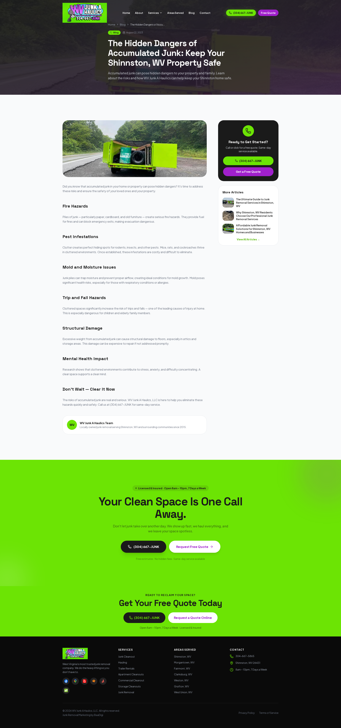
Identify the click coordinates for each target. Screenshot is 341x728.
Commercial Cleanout (131, 680)
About (139, 12)
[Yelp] (84, 681)
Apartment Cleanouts (131, 674)
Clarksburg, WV (183, 674)
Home (126, 12)
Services (153, 12)
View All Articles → (248, 239)
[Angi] (103, 681)
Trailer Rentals (126, 668)
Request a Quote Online (193, 618)
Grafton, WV (181, 686)
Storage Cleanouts (129, 686)
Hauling (122, 662)
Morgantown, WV (184, 662)
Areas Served (175, 12)
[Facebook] (66, 681)
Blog (192, 12)
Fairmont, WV (182, 668)
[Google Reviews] (75, 681)
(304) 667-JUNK (243, 12)
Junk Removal (126, 692)
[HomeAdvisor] (93, 681)
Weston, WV (181, 680)
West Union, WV (183, 692)
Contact (205, 12)
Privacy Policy (247, 712)
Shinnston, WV (182, 656)
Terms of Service (268, 712)
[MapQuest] (66, 690)
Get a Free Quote (248, 171)
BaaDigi (98, 714)
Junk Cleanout (126, 656)
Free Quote (268, 12)
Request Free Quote (192, 547)
